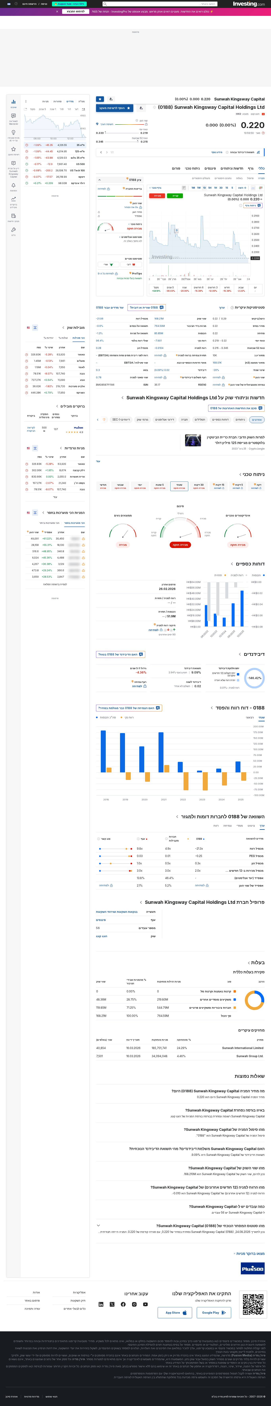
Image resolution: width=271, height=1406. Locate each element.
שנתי (262, 717)
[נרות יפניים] (261, 188)
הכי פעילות (79, 337)
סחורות (58, 101)
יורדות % (49, 337)
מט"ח (82, 101)
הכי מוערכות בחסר (74, 522)
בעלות (239, 178)
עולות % (63, 337)
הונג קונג (101, 936)
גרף (251, 168)
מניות (45, 101)
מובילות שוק (76, 328)
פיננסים (210, 168)
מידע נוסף (216, 152)
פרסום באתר (32, 1300)
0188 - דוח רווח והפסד (240, 708)
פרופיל (250, 178)
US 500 (80, 164)
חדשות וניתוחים (232, 168)
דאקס (82, 176)
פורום (176, 168)
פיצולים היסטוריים (201, 178)
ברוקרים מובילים (73, 406)
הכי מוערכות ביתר (49, 522)
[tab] (256, 486)
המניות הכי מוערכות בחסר (66, 513)
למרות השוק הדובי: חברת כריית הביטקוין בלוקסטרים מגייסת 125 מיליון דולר (236, 440)
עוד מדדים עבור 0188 (110, 307)
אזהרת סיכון (12, 1396)
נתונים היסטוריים (223, 178)
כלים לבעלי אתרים (75, 1308)
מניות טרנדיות (75, 448)
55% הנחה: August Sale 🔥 (69, 4)
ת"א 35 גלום (78, 157)
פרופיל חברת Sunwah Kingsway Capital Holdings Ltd (205, 902)
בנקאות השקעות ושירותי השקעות (116, 911)
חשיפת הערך (106, 124)
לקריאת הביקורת (31, 429)
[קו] (253, 188)
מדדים (70, 101)
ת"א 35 (81, 145)
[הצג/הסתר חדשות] (184, 188)
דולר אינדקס (78, 183)
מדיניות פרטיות (31, 1396)
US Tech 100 (77, 170)
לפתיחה (200, 885)
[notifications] (16, 4)
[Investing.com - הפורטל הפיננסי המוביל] (249, 4)
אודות (36, 1292)
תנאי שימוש (51, 1396)
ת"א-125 (80, 151)
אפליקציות (79, 1292)
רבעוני (250, 717)
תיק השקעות (78, 1300)
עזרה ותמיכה (32, 1308)
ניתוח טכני (192, 168)
